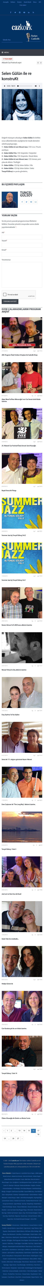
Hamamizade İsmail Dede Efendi (16, 1246)
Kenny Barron (10, 1255)
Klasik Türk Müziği (7, 1207)
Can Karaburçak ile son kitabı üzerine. (14, 1029)
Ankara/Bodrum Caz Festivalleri (12, 1179)
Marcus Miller (33, 1259)
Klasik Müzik (27, 2)
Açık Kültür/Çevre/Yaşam (28, 1173)
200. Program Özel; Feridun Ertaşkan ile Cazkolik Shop (19, 355)
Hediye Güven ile (7, 984)
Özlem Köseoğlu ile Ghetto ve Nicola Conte (16, 1118)
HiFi (40, 2)
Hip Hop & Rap (37, 1197)
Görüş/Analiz (9, 1194)
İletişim (19, 2)
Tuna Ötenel (11, 1277)
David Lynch (16, 1237)
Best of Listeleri (35, 1179)
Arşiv (22, 1179)
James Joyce (21, 1249)
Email (4, 250)
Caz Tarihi (34, 1182)
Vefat (39, 1216)
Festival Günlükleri (8, 1188)
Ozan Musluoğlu (21, 1265)
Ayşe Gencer (27, 1228)
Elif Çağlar (9, 1240)
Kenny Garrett (18, 1255)
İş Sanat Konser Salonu (7, 1200)
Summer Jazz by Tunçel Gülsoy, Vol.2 (14, 535)
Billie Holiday (34, 1231)
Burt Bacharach (11, 1234)
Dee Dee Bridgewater (34, 1237)
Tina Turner (18, 1274)
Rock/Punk (11, 1216)
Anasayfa (5, 2)
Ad (3, 233)
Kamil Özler (35, 1252)
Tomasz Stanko (26, 1274)
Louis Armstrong (12, 1259)
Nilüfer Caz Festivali (13, 1213)
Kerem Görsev (26, 1255)
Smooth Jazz (24, 1216)
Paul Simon (37, 1265)
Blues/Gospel (5, 1182)
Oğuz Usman (13, 1265)
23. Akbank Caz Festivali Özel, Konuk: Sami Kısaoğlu (19, 446)
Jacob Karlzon (13, 1249)
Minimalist (30, 1210)
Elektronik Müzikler (25, 1185)
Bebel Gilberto (20, 1231)
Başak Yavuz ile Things (9, 490)
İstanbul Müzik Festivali (32, 1200)
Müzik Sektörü (38, 1210)
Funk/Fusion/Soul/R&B (17, 1191)
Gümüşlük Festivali (24, 1194)
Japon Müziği (17, 1204)
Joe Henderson (34, 1249)
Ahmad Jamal (15, 1225)
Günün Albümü (33, 1194)
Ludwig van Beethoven (23, 1259)
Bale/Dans (27, 1179)
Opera (20, 1213)
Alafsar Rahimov (24, 1225)
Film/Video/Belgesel (26, 1188)
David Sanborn (23, 1237)
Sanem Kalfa (21, 1268)
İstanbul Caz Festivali (19, 1200)
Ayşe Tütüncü (35, 1228)
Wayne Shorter (35, 1277)
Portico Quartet (6, 1268)
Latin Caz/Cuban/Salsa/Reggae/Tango (17, 1210)
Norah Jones (33, 1262)
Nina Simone (25, 1262)
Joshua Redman (19, 1252)
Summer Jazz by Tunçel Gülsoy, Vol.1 (14, 580)
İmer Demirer (37, 1246)
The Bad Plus (11, 1274)
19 (5, 1138)
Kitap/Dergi (30, 1204)
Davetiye (11, 1185)
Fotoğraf (8, 1191)
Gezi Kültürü (38, 1191)
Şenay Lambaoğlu (13, 1271)
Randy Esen (14, 1268)
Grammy (15, 1194)
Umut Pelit (18, 1277)
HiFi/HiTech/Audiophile (27, 1197)
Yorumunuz (6, 260)
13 (19, 1131)
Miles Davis (10, 1262)
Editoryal (17, 1185)
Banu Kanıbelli (12, 1231)
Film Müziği (17, 1188)
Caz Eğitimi (16, 1182)
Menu (6, 53)
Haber (18, 1197)
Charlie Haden (34, 1234)
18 (38, 1135)
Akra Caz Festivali (27, 1176)
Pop (24, 1213)
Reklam (13, 2)
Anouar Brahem (33, 1225)
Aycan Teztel (20, 1228)
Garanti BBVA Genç (29, 1191)
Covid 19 (5, 1185)
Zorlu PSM (33, 1219)
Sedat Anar (5, 1271)
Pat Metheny (30, 1265)
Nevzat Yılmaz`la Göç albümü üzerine (14, 670)
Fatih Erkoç (10, 1243)
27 (18, 1138)
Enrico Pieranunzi (33, 1240)
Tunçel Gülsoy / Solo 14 (9, 1073)
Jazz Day (24, 1204)
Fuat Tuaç (30, 1243)
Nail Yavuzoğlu (17, 1262)
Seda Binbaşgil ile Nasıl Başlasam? (33, 1268)
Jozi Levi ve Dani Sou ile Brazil (11, 894)
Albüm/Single (36, 1176)
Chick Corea (9, 1237)
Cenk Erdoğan (25, 1234)
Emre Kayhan (24, 1240)
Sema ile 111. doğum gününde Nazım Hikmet (17, 759)
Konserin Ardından (33, 1207)
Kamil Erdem (27, 1252)
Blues (35, 2)
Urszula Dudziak (26, 1277)
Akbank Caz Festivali (17, 1176)
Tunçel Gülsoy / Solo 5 (9, 849)
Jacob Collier (5, 1249)
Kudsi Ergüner (34, 1255)
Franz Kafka (24, 1243)
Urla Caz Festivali (32, 1216)
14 (24, 1131)
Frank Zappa (17, 1243)
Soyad (4, 241)
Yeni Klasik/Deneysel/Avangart (22, 1219)
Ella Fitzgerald (16, 1240)
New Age (4, 1213)
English (33, 1185)
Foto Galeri (23, 5)
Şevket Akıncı (22, 1271)
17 (38, 1131)
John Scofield (11, 1252)
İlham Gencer (29, 1246)
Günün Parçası (12, 1197)
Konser (14, 1207)
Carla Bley (18, 1234)
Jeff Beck (27, 1249)
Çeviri (39, 1182)
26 (13, 1138)
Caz (11, 1182)
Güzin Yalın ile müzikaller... (10, 939)
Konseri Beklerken (22, 1207)
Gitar (3, 1194)
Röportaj (17, 1216)
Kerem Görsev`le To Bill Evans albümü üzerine (17, 625)
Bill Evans (27, 1231)
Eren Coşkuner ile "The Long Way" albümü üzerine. (18, 804)
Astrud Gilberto (11, 1228)
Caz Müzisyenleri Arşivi (25, 1182)
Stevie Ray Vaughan (32, 1271)
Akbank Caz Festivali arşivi (11, 63)
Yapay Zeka (10, 1219)
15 (29, 1131)
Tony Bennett (34, 1274)
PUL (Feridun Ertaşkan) (32, 1213)
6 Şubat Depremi (16, 1173)
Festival (38, 1185)
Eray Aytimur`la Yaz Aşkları (10, 715)
